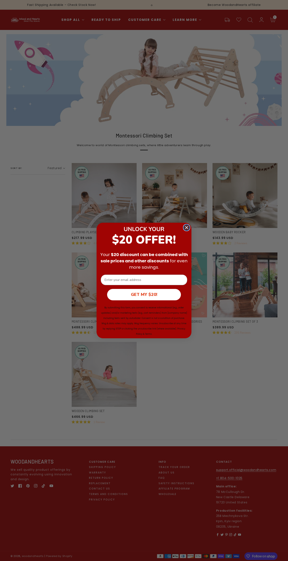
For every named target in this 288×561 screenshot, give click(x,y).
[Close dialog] (186, 227)
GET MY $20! (144, 294)
